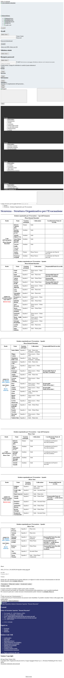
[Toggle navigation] (14, 96)
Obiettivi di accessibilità (10, 645)
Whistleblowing (8, 647)
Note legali (7, 639)
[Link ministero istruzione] (8, 3)
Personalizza (4, 584)
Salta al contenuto (5, 1)
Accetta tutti (26, 584)
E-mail (18, 62)
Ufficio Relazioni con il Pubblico (12, 642)
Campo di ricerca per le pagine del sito (11, 203)
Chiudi (2, 71)
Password (19, 38)
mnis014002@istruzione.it (21, 616)
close (2, 103)
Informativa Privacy (9, 641)
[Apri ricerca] (50, 94)
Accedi (3, 27)
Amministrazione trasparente (11, 650)
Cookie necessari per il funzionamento (11, 596)
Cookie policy (7, 638)
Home (5, 205)
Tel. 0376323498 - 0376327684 (14, 615)
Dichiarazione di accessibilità (11, 644)
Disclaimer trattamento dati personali (10, 663)
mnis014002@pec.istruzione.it (21, 617)
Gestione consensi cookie (10, 648)
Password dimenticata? (7, 41)
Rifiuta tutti (14, 584)
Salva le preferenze (13, 601)
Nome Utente (20, 36)
